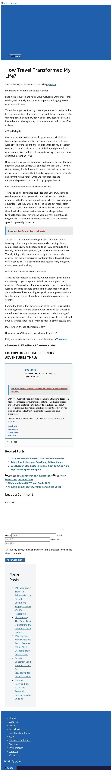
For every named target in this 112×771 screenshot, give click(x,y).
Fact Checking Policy (19, 733)
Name (8, 535)
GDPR (12, 736)
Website (54, 539)
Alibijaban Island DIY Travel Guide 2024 (29, 483)
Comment (10, 502)
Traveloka (61, 339)
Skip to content (9, 3)
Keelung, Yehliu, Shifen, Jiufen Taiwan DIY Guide (34, 486)
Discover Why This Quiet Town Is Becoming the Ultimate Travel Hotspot (23, 625)
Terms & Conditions (19, 740)
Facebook (12, 426)
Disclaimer (14, 729)
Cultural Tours (45, 475)
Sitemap (13, 751)
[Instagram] (8, 442)
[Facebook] (12, 442)
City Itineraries (27, 475)
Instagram (13, 429)
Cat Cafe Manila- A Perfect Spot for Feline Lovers (37, 458)
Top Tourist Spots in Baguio (26, 469)
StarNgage (13, 432)
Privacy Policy (16, 747)
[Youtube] (15, 442)
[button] (7, 56)
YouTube (12, 435)
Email (59, 535)
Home (12, 718)
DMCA (12, 725)
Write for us (15, 744)
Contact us (14, 755)
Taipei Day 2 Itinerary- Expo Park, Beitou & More (37, 462)
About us (13, 721)
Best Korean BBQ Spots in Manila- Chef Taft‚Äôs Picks (40, 465)
